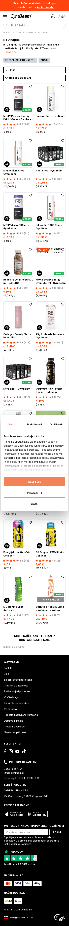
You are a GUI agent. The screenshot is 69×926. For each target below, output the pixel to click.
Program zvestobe (14, 726)
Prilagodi (32, 492)
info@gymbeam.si (14, 772)
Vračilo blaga (11, 697)
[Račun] (53, 16)
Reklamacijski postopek (17, 691)
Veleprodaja (11, 709)
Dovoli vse (34, 481)
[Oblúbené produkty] (58, 16)
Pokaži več (10, 52)
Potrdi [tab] (12, 424)
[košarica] (63, 16)
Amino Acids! (45, 7)
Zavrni (34, 503)
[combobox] (34, 25)
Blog (6, 673)
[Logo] (21, 16)
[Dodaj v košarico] (7, 109)
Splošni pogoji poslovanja (18, 679)
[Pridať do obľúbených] (30, 86)
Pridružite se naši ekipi (16, 703)
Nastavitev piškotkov (15, 732)
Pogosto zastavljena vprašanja (21, 714)
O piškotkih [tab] (56, 424)
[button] (34, 5)
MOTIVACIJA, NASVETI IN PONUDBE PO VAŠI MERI (34, 825)
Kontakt (8, 668)
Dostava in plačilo (13, 720)
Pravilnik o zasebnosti (16, 685)
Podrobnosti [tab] (34, 424)
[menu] (5, 16)
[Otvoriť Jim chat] (61, 918)
